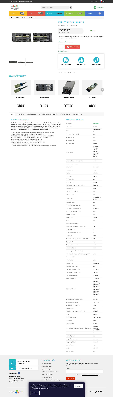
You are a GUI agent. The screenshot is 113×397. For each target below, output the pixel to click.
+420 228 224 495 (24, 362)
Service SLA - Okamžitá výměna (51, 372)
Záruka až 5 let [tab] (20, 114)
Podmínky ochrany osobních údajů (51, 380)
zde (48, 389)
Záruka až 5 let (47, 363)
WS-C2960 (95, 123)
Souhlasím (78, 386)
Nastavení (35, 393)
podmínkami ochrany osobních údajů (90, 375)
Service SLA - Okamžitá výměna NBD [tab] (48, 114)
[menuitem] (18, 13)
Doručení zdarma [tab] (31, 114)
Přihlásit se (71, 378)
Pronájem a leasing (48, 374)
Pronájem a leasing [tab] (65, 114)
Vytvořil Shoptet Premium (89, 392)
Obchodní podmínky (48, 377)
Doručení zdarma (47, 366)
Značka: (61, 25)
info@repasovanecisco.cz (25, 368)
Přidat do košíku (74, 47)
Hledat (71, 7)
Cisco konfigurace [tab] (77, 114)
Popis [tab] (12, 114)
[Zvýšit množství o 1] (64, 46)
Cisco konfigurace (47, 369)
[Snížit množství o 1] (64, 48)
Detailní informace (62, 51)
